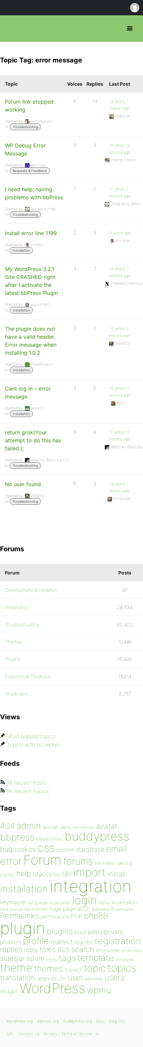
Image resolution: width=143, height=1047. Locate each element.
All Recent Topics (28, 791)
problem (10, 941)
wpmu (99, 990)
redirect (62, 942)
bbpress (17, 837)
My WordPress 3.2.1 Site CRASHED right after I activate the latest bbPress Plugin (31, 281)
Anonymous (83, 827)
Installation (21, 250)
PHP (76, 916)
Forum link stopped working (29, 105)
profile (36, 940)
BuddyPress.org (77, 1021)
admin (29, 826)
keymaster (13, 902)
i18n (66, 874)
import (89, 872)
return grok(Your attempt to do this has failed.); (33, 440)
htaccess (46, 874)
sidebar (12, 958)
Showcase (16, 693)
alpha (65, 827)
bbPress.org (11, 28)
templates (125, 959)
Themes (13, 642)
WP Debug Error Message (25, 149)
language (38, 902)
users (114, 977)
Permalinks (19, 915)
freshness (104, 863)
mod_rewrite (11, 909)
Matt (100, 1021)
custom (65, 850)
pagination (76, 908)
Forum (42, 860)
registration (118, 940)
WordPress (52, 988)
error (11, 861)
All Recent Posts (27, 782)
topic (95, 968)
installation (24, 889)
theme (16, 967)
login (84, 900)
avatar (106, 826)
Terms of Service (77, 1033)
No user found (23, 484)
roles (48, 949)
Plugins (12, 659)
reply (31, 950)
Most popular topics (31, 736)
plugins (60, 931)
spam (35, 958)
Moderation (124, 902)
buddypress (97, 836)
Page (55, 909)
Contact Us (29, 1033)
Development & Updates (31, 590)
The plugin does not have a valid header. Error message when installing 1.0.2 (31, 340)
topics (121, 968)
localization (60, 902)
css (46, 847)
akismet (51, 827)
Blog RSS (117, 1021)
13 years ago (119, 232)
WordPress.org (20, 1021)
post (80, 931)
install (116, 874)
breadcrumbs (49, 838)
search (82, 949)
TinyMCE (73, 970)
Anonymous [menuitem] (134, 7)
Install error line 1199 (31, 233)
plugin (22, 928)
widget (9, 991)
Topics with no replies (33, 744)
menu (104, 902)
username (93, 978)
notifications (36, 909)
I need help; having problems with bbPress (34, 193)
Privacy (50, 1033)
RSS (64, 950)
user (75, 977)
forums (78, 861)
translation (17, 977)
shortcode (107, 950)
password (103, 909)
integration (91, 886)
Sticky (51, 959)
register (83, 942)
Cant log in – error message (28, 392)
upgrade (47, 978)
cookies (25, 849)
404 (7, 826)
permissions (55, 916)
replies (11, 949)
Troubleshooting (25, 127)
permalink (124, 909)
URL (62, 978)
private (114, 932)
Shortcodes (132, 950)
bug (6, 849)
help (23, 873)
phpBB (96, 915)
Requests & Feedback (30, 171)
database (90, 849)
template (95, 957)
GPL (10, 1033)
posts (95, 931)
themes (48, 968)
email (116, 848)
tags (67, 958)
